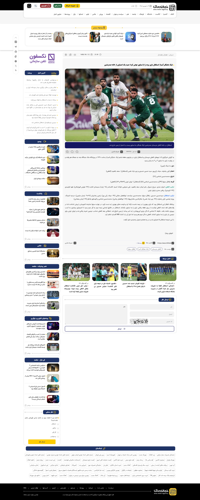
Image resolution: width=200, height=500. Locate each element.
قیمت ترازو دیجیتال (88, 460)
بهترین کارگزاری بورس (113, 470)
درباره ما (111, 488)
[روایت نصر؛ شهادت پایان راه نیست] (53, 233)
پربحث (30, 73)
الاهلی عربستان (156, 249)
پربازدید (53, 73)
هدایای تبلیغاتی (64, 465)
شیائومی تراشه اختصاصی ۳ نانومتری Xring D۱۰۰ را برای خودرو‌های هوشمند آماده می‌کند (36, 367)
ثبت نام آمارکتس (99, 470)
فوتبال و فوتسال (162, 55)
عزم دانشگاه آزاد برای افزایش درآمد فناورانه (35, 158)
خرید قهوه (54, 475)
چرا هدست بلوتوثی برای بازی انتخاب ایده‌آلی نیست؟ (37, 398)
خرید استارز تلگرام (115, 465)
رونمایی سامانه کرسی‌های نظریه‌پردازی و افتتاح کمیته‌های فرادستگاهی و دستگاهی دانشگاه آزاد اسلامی (35, 170)
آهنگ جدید (127, 465)
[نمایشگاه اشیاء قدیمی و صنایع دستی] (53, 253)
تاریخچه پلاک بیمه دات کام (167, 475)
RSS (25, 488)
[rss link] (16, 70)
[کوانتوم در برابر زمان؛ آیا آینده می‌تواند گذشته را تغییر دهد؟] (53, 201)
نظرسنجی (63, 488)
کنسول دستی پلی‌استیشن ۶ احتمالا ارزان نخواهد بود (37, 387)
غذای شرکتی (54, 465)
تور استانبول (44, 465)
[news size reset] (72, 151)
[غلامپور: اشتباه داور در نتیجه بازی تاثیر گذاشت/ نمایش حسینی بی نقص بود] (105, 272)
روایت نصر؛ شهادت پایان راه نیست (35, 230)
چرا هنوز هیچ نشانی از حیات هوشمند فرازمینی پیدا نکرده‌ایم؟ (36, 210)
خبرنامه (91, 488)
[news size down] (77, 151)
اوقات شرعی (34, 488)
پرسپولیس (53, 436)
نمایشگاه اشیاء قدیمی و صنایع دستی (36, 252)
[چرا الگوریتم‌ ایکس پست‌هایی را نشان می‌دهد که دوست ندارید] (53, 284)
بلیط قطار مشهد (125, 475)
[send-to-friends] (75, 55)
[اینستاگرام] (16, 41)
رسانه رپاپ (140, 460)
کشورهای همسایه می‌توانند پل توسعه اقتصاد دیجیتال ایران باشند (35, 346)
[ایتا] (16, 56)
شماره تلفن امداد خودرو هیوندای (34, 455)
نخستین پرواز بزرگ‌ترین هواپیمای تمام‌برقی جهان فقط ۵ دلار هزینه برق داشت (35, 274)
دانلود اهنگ (30, 460)
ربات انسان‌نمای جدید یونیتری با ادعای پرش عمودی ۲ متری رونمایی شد (35, 295)
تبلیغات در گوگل (126, 470)
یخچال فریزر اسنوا (51, 470)
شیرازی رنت (82, 465)
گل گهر (54, 432)
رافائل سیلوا (131, 249)
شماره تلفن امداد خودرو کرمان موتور (82, 455)
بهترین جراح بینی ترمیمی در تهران (79, 475)
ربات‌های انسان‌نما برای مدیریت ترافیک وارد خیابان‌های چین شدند (35, 304)
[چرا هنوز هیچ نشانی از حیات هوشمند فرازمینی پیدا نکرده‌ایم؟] (53, 212)
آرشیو (54, 488)
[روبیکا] (16, 61)
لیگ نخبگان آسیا (144, 249)
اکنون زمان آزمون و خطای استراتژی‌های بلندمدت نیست (76, 34)
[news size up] (67, 151)
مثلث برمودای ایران (39, 178)
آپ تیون (172, 465)
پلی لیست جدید (50, 460)
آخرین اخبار (41, 73)
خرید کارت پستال (169, 470)
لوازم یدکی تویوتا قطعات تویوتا (153, 470)
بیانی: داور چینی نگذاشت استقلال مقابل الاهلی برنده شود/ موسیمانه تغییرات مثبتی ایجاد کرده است (76, 289)
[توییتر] (16, 66)
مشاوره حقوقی (138, 470)
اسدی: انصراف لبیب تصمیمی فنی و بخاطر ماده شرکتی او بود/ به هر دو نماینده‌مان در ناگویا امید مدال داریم (41, 107)
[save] (70, 55)
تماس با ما (101, 488)
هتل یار (105, 465)
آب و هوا (45, 488)
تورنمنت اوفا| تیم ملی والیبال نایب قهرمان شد (42, 95)
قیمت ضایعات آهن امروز (104, 460)
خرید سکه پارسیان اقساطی (141, 465)
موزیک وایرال (171, 460)
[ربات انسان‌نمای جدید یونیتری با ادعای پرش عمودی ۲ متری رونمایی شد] (53, 295)
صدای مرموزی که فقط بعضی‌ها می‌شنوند (36, 221)
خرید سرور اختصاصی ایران (140, 475)
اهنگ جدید (63, 475)
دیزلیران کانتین (160, 460)
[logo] (164, 8)
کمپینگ (74, 465)
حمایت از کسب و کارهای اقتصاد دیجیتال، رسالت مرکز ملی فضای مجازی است (35, 336)
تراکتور (54, 428)
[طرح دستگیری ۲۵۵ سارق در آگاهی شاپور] (53, 149)
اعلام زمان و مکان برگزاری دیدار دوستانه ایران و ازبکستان (41, 88)
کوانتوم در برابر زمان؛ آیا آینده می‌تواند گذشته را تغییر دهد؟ (36, 200)
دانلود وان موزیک (35, 475)
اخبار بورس (45, 475)
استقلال (54, 424)
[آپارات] (16, 51)
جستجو (73, 488)
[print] (66, 55)
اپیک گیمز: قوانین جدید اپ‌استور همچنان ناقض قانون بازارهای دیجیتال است (112, 36)
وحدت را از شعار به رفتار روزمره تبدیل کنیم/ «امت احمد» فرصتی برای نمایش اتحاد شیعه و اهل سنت (40, 36)
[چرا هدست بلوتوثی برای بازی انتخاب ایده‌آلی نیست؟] (53, 399)
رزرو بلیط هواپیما (113, 475)
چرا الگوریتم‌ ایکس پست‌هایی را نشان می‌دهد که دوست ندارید (36, 283)
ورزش (170, 55)
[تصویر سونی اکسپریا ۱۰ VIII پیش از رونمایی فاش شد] (53, 378)
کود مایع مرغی (129, 460)
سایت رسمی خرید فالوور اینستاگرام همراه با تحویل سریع (75, 470)
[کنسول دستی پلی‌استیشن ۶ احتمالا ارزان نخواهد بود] (53, 389)
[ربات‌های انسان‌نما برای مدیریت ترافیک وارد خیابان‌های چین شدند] (53, 305)
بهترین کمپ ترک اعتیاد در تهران (127, 455)
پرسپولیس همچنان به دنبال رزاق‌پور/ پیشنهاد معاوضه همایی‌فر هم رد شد (41, 81)
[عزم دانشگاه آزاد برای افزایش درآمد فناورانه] (53, 160)
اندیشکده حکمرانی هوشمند (72, 460)
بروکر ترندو (40, 460)
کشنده (59, 460)
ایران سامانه (27, 495)
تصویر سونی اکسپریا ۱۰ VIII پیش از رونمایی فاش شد (35, 377)
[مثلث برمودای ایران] (53, 181)
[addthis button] (121, 151)
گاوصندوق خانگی (38, 470)
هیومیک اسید (111, 455)
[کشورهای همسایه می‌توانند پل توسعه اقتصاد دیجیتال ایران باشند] (53, 347)
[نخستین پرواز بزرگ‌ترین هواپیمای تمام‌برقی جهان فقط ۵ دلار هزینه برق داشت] (53, 274)
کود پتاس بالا (149, 460)
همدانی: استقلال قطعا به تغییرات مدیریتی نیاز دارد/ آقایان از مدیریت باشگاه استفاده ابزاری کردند (163, 289)
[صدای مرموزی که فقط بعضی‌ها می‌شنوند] (53, 222)
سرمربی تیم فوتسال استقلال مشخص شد (44, 122)
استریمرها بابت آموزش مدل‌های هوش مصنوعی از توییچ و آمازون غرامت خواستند (36, 326)
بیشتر (28, 187)
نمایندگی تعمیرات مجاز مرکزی (166, 455)
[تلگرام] (16, 46)
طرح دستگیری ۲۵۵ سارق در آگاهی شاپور (36, 148)
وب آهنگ (152, 455)
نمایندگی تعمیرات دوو (95, 465)
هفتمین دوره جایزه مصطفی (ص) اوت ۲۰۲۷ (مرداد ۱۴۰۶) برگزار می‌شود (148, 34)
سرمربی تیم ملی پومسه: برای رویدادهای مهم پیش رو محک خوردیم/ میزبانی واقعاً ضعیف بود (41, 116)
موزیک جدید (143, 455)
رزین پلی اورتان (99, 455)
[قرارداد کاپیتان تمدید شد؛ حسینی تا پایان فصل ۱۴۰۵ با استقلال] (134, 272)
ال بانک (102, 475)
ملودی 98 (153, 475)
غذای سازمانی (34, 465)
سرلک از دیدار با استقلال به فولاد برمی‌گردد (43, 100)
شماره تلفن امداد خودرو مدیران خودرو (58, 455)
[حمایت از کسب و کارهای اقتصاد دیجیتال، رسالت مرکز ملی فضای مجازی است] (53, 336)
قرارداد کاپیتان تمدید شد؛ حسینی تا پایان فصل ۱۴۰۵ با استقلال (133, 285)
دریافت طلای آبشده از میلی (159, 465)
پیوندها (82, 488)
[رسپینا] (42, 58)
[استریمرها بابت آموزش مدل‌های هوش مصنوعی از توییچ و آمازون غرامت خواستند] (53, 326)
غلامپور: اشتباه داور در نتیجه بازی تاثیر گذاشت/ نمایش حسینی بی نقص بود (105, 286)
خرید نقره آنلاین (118, 460)
